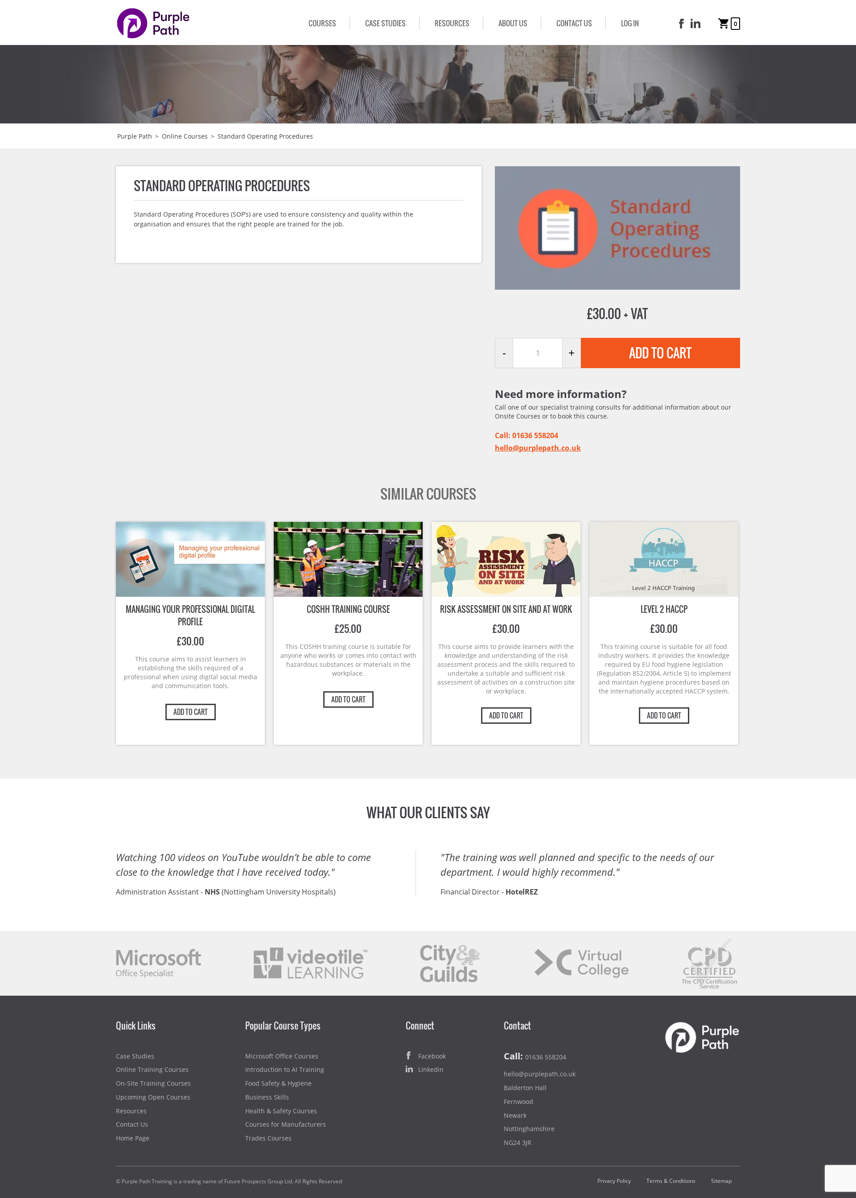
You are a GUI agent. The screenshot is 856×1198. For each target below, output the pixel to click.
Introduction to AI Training (284, 1069)
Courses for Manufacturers (285, 1124)
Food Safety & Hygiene (278, 1083)
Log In (630, 23)
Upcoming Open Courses (153, 1097)
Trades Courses (268, 1138)
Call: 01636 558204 (526, 435)
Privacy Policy (614, 1181)
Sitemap (721, 1181)
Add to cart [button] (190, 712)
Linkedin (431, 1069)
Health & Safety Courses (281, 1111)
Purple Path (134, 136)
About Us (512, 23)
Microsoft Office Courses (281, 1056)
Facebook (432, 1056)
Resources (452, 23)
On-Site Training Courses (153, 1083)
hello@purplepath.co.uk (538, 448)
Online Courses (185, 136)
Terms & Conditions (671, 1181)
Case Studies (385, 23)
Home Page (132, 1138)
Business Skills (267, 1097)
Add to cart (660, 353)
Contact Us (574, 23)
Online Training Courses (152, 1069)
